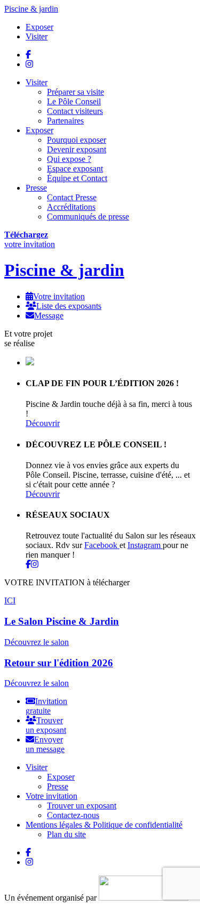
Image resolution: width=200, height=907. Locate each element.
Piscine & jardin (31, 8)
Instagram (145, 545)
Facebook (101, 545)
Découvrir (43, 423)
